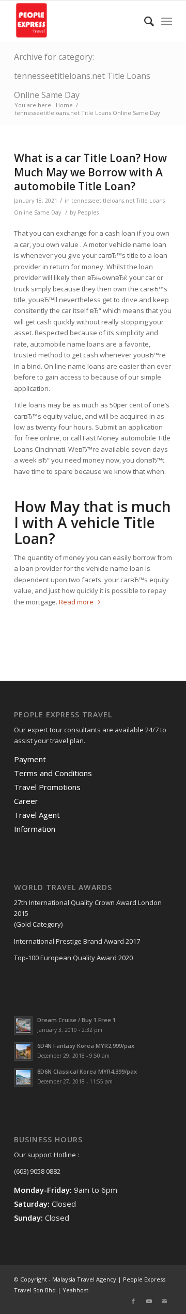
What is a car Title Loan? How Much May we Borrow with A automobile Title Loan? (90, 172)
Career (26, 801)
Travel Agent (37, 815)
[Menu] (166, 21)
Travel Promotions (47, 787)
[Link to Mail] (164, 1301)
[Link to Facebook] (133, 1301)
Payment (30, 759)
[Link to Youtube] (149, 1301)
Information (34, 829)
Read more (76, 601)
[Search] (144, 21)
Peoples (88, 212)
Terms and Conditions (53, 773)
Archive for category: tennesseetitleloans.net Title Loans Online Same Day (82, 76)
